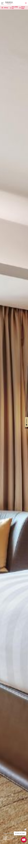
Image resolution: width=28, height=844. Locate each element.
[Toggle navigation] (3, 3)
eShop (6, 7)
